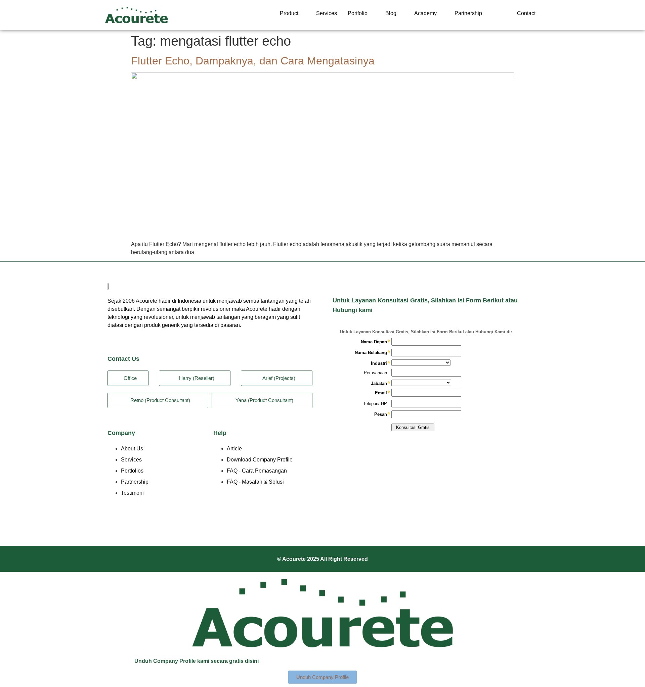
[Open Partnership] (486, 13)
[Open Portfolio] (372, 13)
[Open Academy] (441, 13)
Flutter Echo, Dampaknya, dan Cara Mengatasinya (253, 61)
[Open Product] (302, 13)
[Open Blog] (400, 13)
